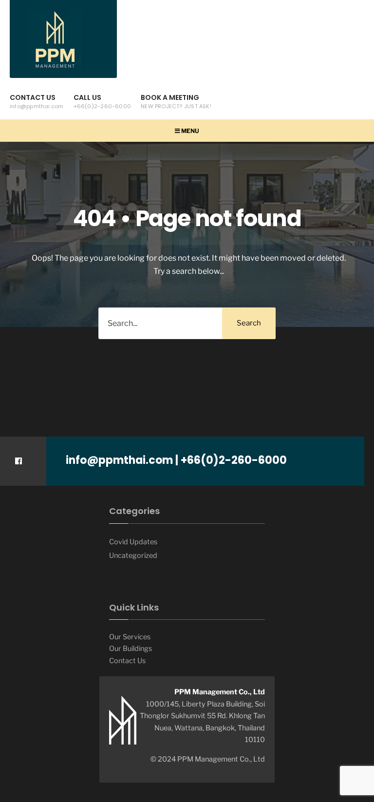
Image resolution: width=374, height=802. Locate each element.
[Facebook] (18, 461)
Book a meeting (176, 101)
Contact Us (37, 101)
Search (249, 323)
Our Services (129, 636)
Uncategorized (133, 555)
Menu (189, 130)
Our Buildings (130, 648)
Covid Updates (133, 541)
